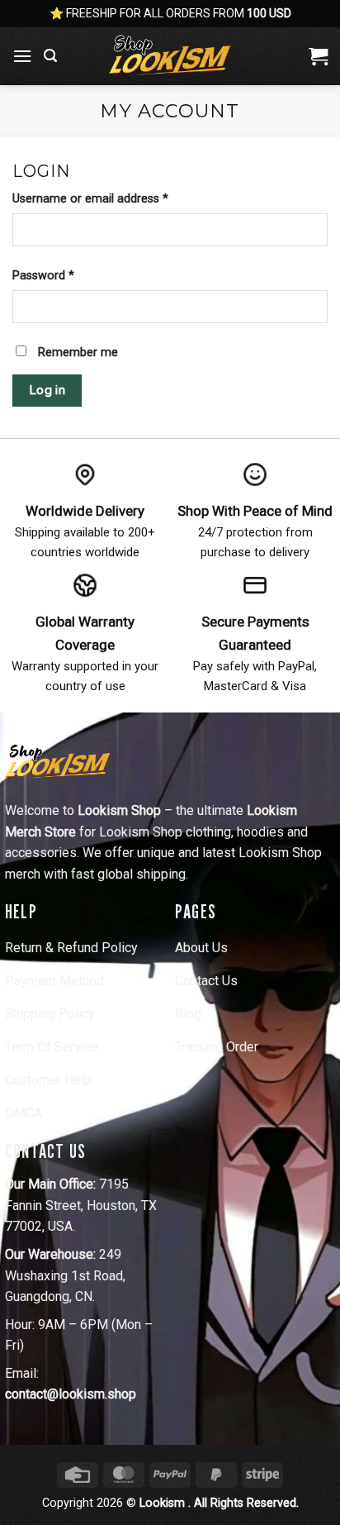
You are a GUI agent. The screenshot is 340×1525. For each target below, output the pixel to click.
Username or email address (113, 198)
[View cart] (318, 56)
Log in (47, 390)
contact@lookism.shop (70, 1394)
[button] (22, 56)
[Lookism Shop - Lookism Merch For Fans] (170, 56)
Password (66, 275)
